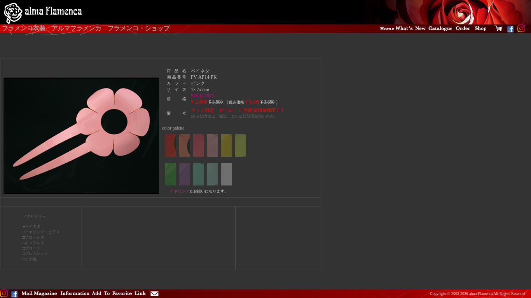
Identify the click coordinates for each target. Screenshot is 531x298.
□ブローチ (31, 248)
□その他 (30, 259)
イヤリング (179, 191)
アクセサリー (34, 216)
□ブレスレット (35, 253)
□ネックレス (33, 243)
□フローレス (33, 237)
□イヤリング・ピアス (41, 232)
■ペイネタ (31, 226)
